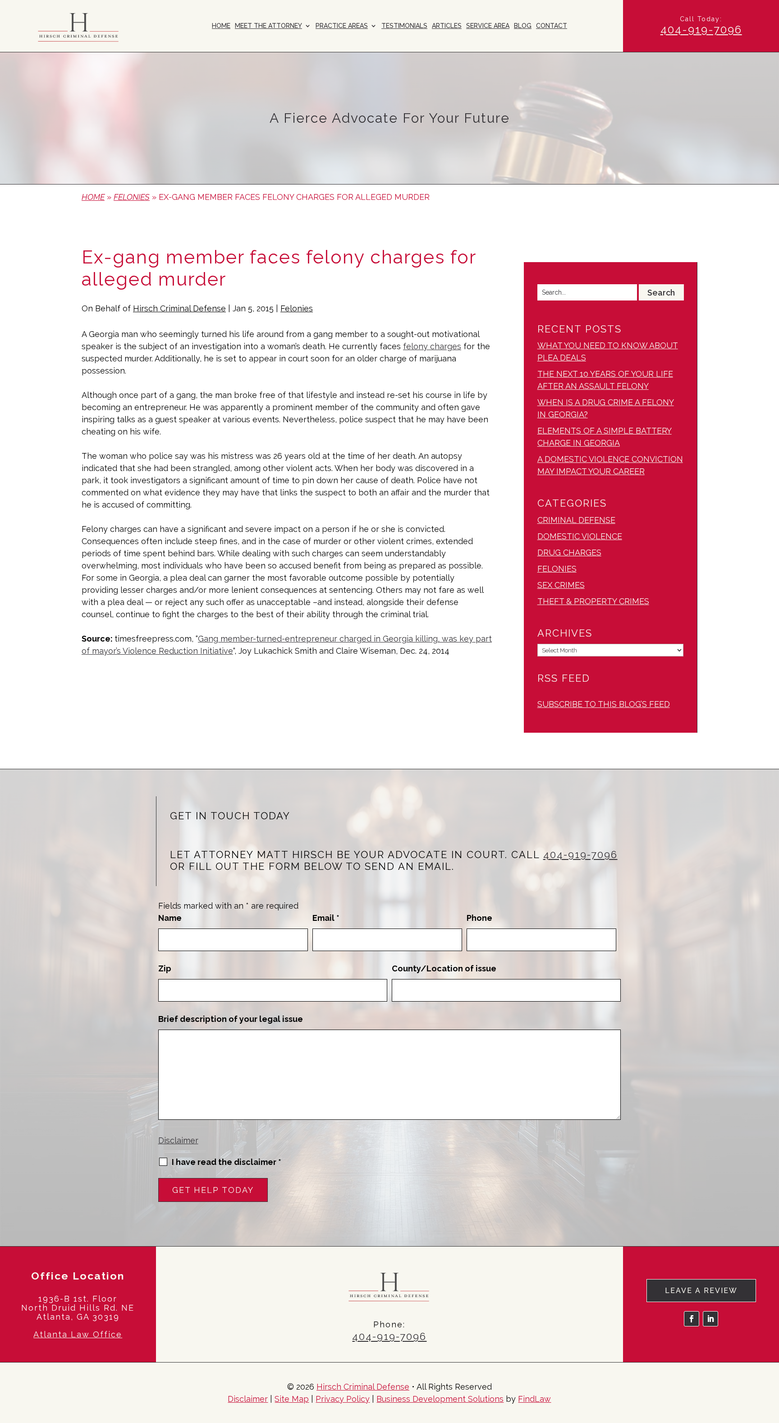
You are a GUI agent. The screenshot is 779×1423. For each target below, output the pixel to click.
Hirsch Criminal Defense (179, 308)
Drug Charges (569, 552)
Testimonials (404, 26)
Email (325, 918)
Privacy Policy (343, 1399)
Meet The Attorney (268, 26)
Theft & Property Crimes (593, 601)
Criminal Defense (576, 520)
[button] (770, 1358)
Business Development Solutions (440, 1399)
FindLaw (534, 1399)
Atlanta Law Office (77, 1334)
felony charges (432, 346)
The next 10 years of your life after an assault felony (605, 380)
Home (221, 26)
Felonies (296, 308)
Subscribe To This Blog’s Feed (603, 704)
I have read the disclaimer (226, 1162)
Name (170, 918)
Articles (447, 26)
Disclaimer (178, 1140)
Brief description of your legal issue (230, 1019)
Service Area (487, 26)
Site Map (292, 1399)
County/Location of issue (444, 968)
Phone (479, 918)
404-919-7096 (701, 29)
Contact (551, 26)
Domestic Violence (579, 536)
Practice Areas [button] (342, 26)
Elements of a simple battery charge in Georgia (604, 437)
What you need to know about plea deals (607, 351)
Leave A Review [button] (701, 1290)
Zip (164, 968)
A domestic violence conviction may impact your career (610, 465)
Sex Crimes (561, 585)
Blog (523, 26)
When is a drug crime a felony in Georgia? (605, 408)
